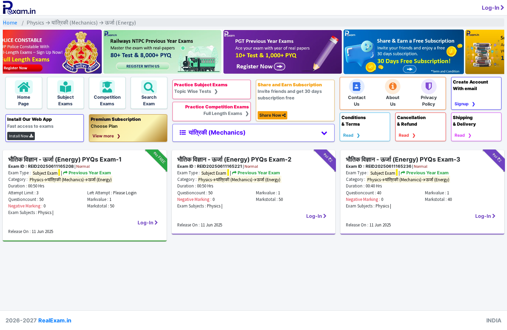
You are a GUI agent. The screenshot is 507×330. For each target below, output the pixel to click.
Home (10, 22)
